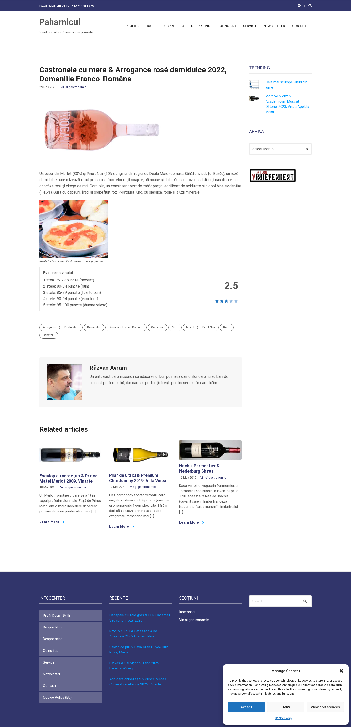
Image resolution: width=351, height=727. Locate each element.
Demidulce (94, 327)
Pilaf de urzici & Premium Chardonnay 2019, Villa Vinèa (137, 478)
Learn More (49, 522)
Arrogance (49, 327)
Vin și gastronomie (73, 87)
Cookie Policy (283, 718)
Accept (246, 707)
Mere (175, 327)
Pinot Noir (208, 327)
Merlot (190, 327)
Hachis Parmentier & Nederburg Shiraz (199, 468)
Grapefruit (157, 327)
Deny (286, 707)
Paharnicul (59, 22)
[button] (341, 671)
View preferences (325, 707)
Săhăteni (48, 335)
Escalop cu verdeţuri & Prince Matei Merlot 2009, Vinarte (68, 478)
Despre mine (202, 26)
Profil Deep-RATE (140, 26)
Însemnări (187, 612)
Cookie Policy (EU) (57, 697)
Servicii (249, 26)
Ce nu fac (228, 26)
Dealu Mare (71, 327)
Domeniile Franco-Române (126, 327)
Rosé (226, 327)
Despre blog (173, 26)
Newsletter (274, 26)
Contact (300, 26)
